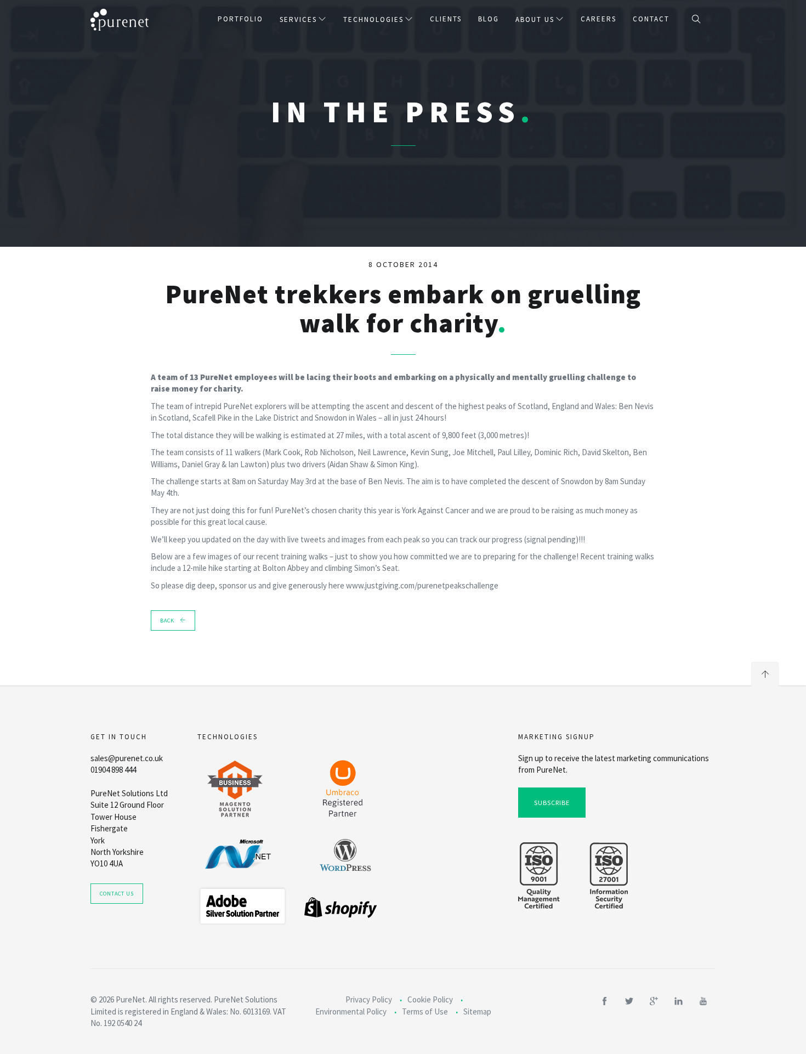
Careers (598, 19)
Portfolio (240, 19)
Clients (446, 19)
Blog (488, 19)
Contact (651, 19)
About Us (534, 19)
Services (298, 19)
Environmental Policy (351, 1011)
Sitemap (477, 1011)
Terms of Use (425, 1011)
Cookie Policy (430, 999)
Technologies (373, 19)
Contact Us (117, 893)
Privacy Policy (368, 999)
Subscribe (552, 802)
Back (167, 620)
